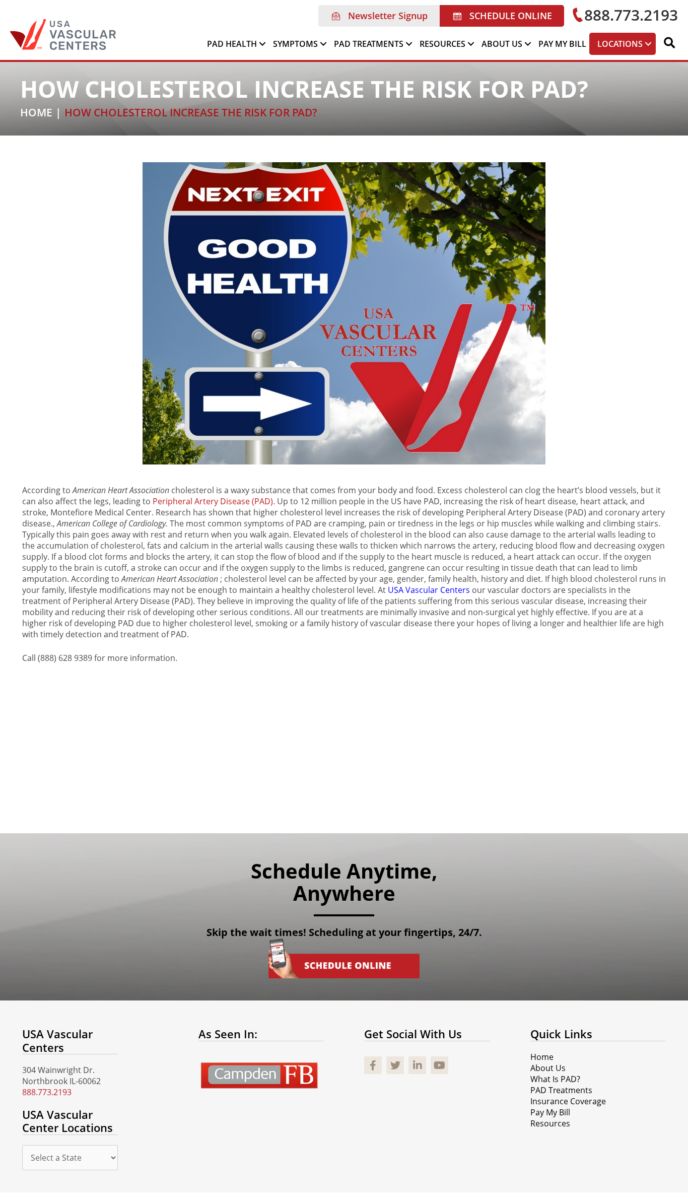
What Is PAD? (555, 1079)
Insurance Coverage (568, 1101)
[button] (379, 16)
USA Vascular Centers (430, 589)
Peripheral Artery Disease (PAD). (215, 501)
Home (542, 1056)
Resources (550, 1123)
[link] (237, 44)
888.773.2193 (47, 1092)
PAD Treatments (561, 1090)
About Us (548, 1068)
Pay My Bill (550, 1112)
